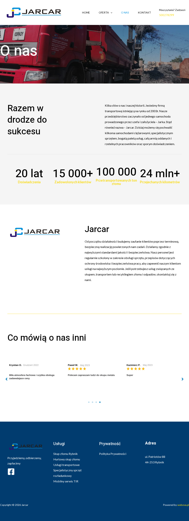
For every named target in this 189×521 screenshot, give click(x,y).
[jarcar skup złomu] (34, 12)
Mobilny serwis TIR (65, 481)
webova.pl (183, 504)
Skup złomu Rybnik (65, 453)
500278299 (166, 15)
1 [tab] (89, 402)
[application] (110, 12)
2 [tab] (92, 402)
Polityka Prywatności (112, 453)
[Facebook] (11, 471)
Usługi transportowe (66, 464)
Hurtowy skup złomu (66, 459)
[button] (6, 379)
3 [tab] (96, 402)
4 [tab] (100, 402)
